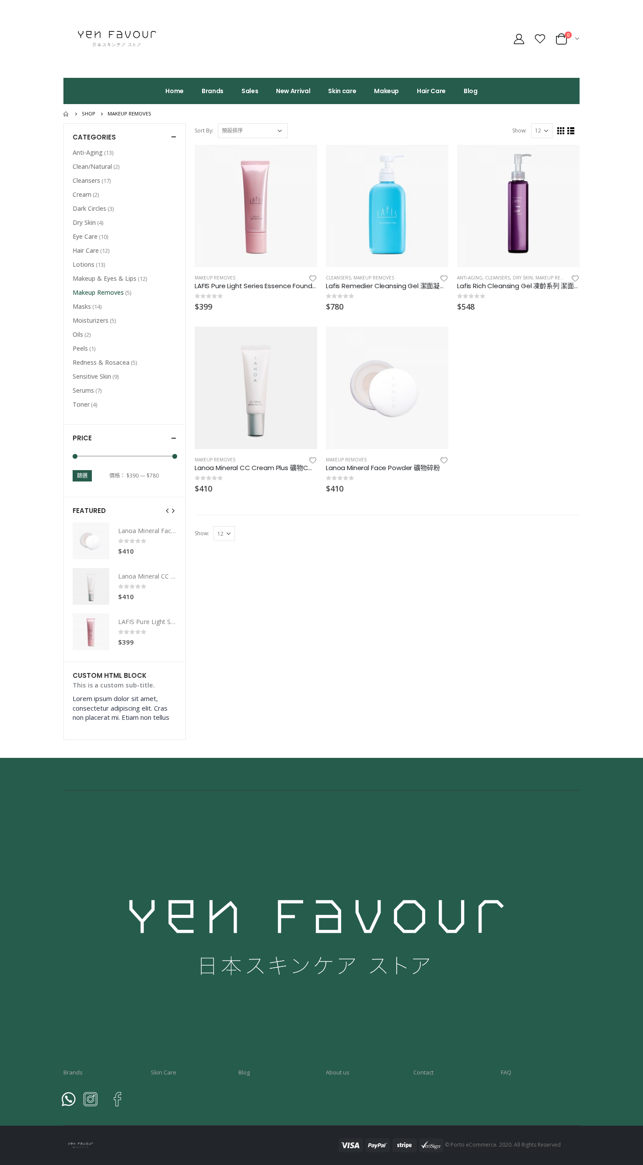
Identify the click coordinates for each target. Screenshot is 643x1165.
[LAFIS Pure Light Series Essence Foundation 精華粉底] (91, 632)
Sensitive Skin (92, 376)
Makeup (386, 91)
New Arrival (293, 91)
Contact (423, 1072)
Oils (78, 334)
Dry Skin (523, 278)
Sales (249, 91)
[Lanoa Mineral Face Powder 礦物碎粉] (91, 541)
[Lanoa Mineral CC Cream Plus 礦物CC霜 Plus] (91, 586)
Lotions (83, 264)
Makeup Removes (215, 278)
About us (337, 1072)
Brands (213, 91)
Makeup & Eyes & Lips (104, 278)
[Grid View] (561, 131)
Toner (81, 404)
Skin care (342, 91)
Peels (80, 348)
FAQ (506, 1072)
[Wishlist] (541, 39)
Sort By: (204, 130)
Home (174, 91)
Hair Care (431, 91)
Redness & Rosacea (101, 362)
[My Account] (519, 39)
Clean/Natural (92, 166)
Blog (471, 91)
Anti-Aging (469, 278)
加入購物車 (303, 159)
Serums (83, 390)
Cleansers (338, 278)
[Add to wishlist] (312, 278)
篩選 (82, 475)
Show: (519, 130)
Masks (82, 306)
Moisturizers (90, 320)
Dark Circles (89, 208)
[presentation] (167, 510)
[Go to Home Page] (66, 113)
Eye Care (85, 236)
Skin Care (163, 1072)
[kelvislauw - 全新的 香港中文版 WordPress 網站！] (118, 39)
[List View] (571, 131)
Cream (82, 194)
